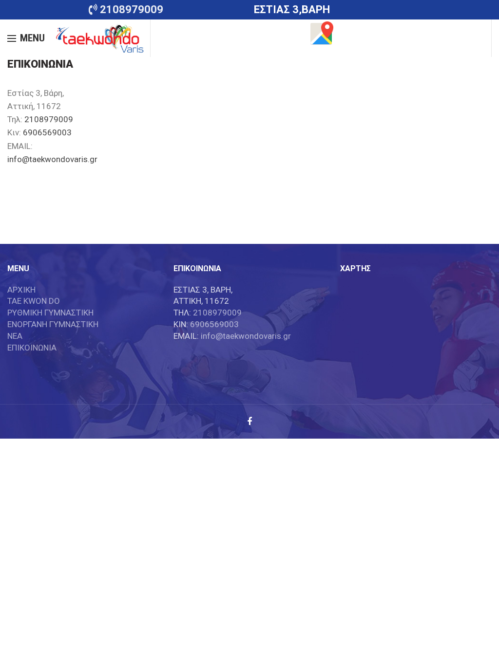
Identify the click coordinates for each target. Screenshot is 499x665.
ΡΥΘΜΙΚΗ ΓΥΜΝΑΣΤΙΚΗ (50, 312)
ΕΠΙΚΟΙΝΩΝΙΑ (32, 347)
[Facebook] (249, 421)
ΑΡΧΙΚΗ (21, 290)
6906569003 (47, 132)
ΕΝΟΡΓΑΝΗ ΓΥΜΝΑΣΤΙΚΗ (52, 324)
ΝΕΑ (14, 336)
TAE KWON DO (33, 301)
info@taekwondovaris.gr (52, 159)
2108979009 (48, 119)
